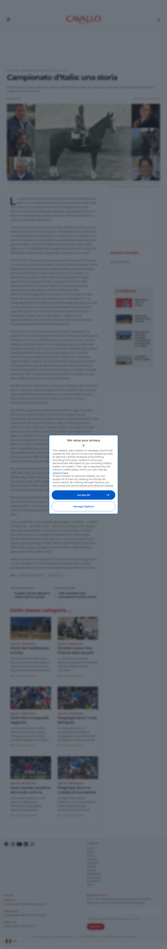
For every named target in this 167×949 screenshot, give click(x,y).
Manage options (83, 506)
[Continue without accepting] (83, 445)
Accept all (83, 495)
